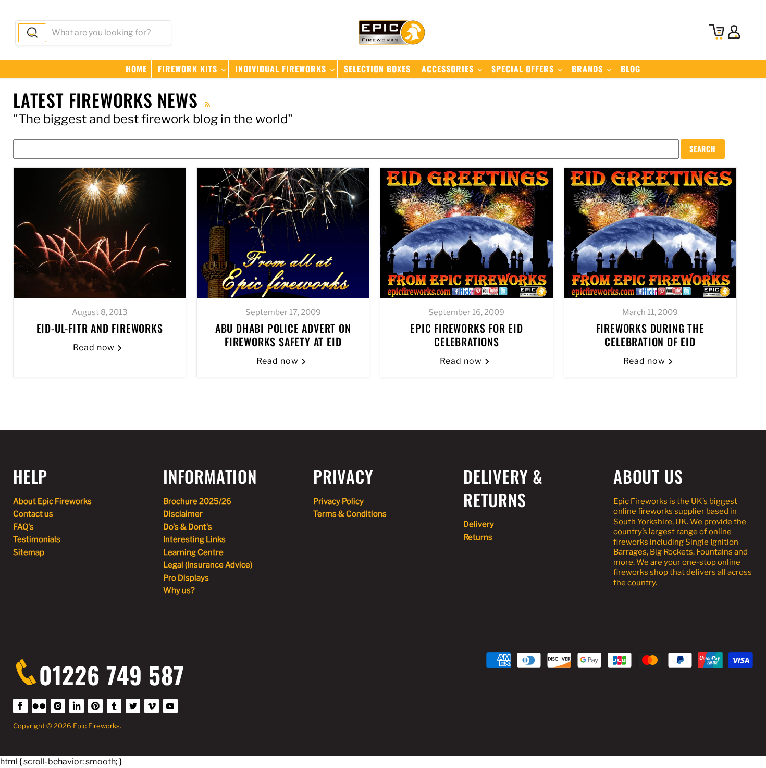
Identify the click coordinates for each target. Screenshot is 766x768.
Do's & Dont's (187, 527)
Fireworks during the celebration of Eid (650, 334)
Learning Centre (193, 552)
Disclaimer (183, 514)
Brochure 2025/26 (197, 501)
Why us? (179, 590)
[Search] (32, 32)
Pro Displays (186, 578)
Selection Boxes (377, 68)
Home (136, 68)
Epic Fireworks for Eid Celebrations (466, 334)
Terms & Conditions (350, 514)
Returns (477, 537)
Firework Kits (189, 68)
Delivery (478, 524)
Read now (95, 347)
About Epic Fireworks (52, 501)
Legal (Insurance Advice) (207, 565)
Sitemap (28, 552)
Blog (630, 68)
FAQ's (23, 527)
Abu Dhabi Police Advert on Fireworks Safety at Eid (283, 334)
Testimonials (36, 539)
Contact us (33, 514)
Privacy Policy (338, 501)
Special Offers (524, 68)
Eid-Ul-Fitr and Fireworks (99, 328)
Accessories (449, 68)
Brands (589, 68)
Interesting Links (194, 539)
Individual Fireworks (282, 68)
